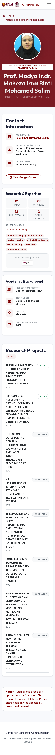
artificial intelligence (37, 240)
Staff (11, 16)
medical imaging (15, 240)
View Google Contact (25, 177)
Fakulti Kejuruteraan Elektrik (32, 137)
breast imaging (14, 245)
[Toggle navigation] (49, 5)
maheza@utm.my (26, 164)
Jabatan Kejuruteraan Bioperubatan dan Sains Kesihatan (30, 151)
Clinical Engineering (17, 230)
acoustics (30, 245)
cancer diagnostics (16, 249)
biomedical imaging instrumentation (24, 235)
